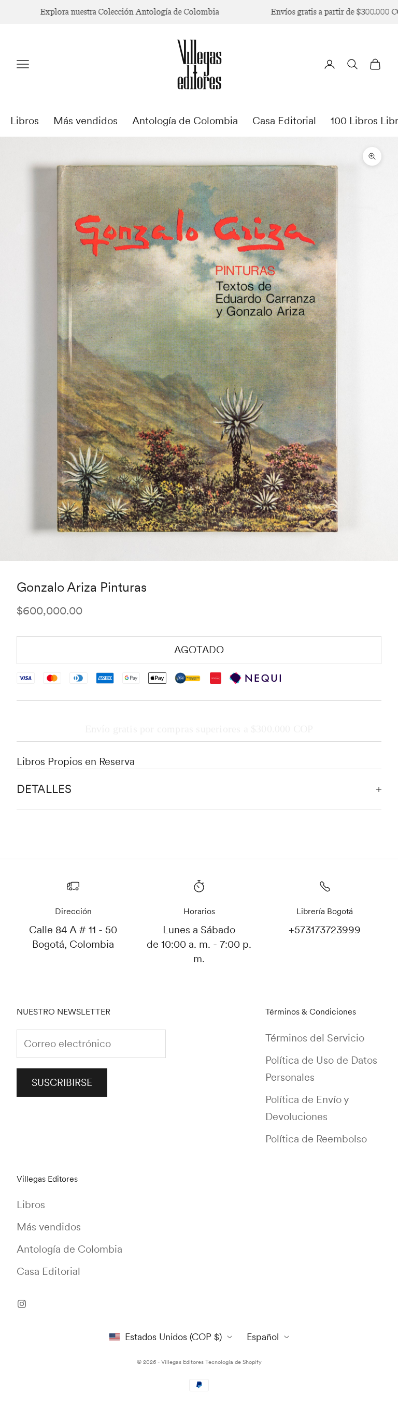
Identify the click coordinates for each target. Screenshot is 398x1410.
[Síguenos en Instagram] (22, 1304)
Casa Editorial (284, 120)
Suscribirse (62, 1083)
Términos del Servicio (314, 1038)
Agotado (199, 650)
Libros (24, 120)
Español (263, 1336)
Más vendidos (85, 120)
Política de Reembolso (316, 1139)
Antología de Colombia (185, 120)
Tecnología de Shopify (233, 1361)
